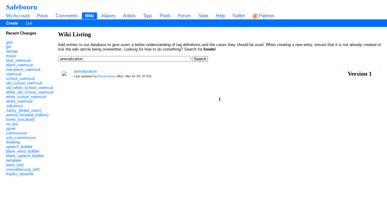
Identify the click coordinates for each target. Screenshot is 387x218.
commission (16, 133)
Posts (42, 15)
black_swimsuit (19, 65)
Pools (165, 15)
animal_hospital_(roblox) (27, 115)
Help (220, 15)
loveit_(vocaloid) (20, 119)
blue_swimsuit (18, 60)
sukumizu (14, 106)
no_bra (12, 124)
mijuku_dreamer (20, 174)
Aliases (108, 15)
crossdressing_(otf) (23, 169)
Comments (67, 15)
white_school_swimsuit (26, 96)
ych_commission (21, 137)
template (13, 160)
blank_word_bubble (22, 151)
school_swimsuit (20, 78)
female (12, 51)
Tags (147, 15)
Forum (184, 15)
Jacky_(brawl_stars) (23, 110)
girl (8, 47)
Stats (203, 15)
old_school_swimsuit (24, 83)
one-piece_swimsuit (23, 69)
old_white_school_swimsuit (30, 87)
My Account (18, 15)
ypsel (10, 128)
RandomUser (107, 76)
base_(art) (15, 165)
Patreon (266, 15)
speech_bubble (19, 146)
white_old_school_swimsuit (30, 92)
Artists (129, 15)
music (11, 56)
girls (9, 42)
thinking (13, 142)
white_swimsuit (19, 101)
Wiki (89, 15)
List (29, 23)
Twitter (238, 15)
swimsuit (13, 74)
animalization (85, 71)
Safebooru (21, 7)
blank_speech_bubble (25, 156)
